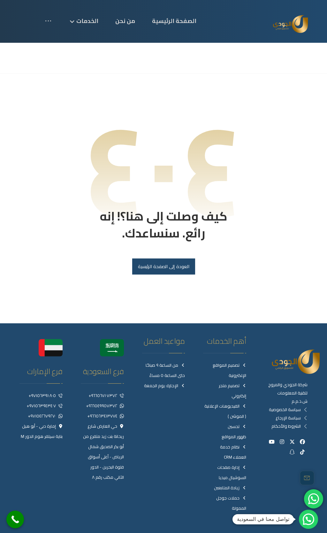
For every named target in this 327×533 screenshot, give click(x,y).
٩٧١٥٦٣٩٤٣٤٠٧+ (41, 405)
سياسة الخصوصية (285, 409)
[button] (51, 26)
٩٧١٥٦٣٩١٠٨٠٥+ (42, 395)
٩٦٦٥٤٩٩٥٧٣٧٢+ (101, 405)
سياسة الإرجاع (288, 418)
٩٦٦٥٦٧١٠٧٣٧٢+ (103, 395)
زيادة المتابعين (227, 488)
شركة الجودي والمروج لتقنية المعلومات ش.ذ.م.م (288, 393)
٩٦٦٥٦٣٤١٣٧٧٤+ (102, 416)
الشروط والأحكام (286, 426)
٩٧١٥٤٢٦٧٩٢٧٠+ (42, 416)
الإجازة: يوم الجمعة (161, 385)
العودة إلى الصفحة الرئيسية (163, 266)
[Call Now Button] (15, 519)
